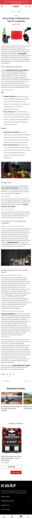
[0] (29, 6)
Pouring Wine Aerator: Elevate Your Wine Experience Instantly (11, 408)
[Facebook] (7, 374)
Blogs (19, 11)
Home (13, 11)
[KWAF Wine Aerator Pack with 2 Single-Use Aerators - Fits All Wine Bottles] (11, 440)
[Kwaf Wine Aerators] (16, 6)
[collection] (12, 516)
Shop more (16, 472)
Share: (3, 374)
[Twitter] (13, 374)
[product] (4, 517)
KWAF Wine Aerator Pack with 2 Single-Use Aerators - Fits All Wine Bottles (11, 458)
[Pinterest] (10, 374)
